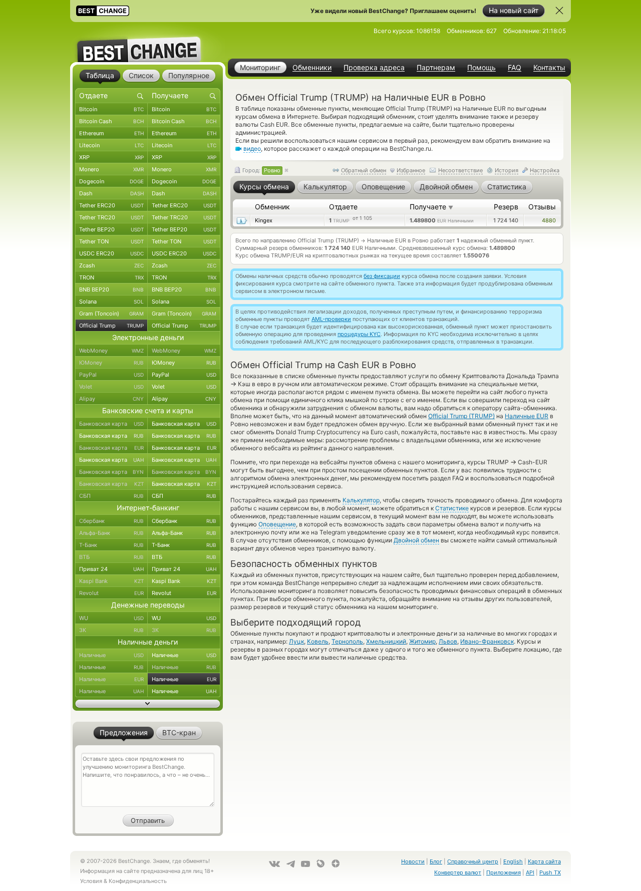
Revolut (111, 593)
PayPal (111, 374)
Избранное (411, 170)
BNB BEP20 (111, 289)
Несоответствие (460, 170)
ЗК (111, 630)
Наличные (111, 655)
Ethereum (111, 133)
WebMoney (111, 350)
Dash (111, 193)
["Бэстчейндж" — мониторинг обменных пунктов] (147, 42)
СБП (111, 495)
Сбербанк (111, 520)
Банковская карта (111, 423)
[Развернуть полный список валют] (147, 703)
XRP (111, 157)
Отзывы (542, 206)
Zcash (111, 265)
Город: (260, 170)
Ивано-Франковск (487, 641)
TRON (111, 277)
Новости (413, 861)
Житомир (422, 641)
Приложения (503, 872)
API (530, 872)
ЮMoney (111, 362)
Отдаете (343, 206)
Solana (111, 301)
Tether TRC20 (111, 217)
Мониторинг (260, 67)
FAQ (514, 68)
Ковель (318, 641)
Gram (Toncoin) (111, 313)
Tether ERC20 (111, 205)
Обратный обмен (363, 170)
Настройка (544, 170)
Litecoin (111, 145)
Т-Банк (111, 544)
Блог (436, 861)
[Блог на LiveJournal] (320, 863)
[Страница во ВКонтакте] (274, 863)
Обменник (272, 206)
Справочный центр (472, 861)
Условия (91, 880)
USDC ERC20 (111, 253)
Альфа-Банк (111, 532)
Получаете (431, 206)
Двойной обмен (416, 540)
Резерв (506, 206)
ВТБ (111, 556)
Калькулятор (361, 500)
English (513, 861)
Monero (111, 169)
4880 (549, 220)
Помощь (481, 68)
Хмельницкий (386, 641)
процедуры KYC (359, 334)
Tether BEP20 (111, 229)
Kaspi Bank (111, 580)
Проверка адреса (374, 68)
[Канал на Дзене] (335, 863)
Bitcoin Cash (111, 121)
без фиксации (382, 275)
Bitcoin (111, 109)
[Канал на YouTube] (305, 863)
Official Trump (111, 325)
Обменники (312, 68)
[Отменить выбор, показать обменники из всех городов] (286, 171)
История (506, 170)
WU (111, 618)
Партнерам (436, 68)
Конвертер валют (457, 872)
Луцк (296, 641)
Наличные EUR (526, 416)
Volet (111, 386)
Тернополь (347, 641)
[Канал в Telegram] (290, 863)
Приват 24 (111, 568)
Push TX (550, 872)
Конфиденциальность (138, 880)
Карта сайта (544, 861)
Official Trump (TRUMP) (461, 416)
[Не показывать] (559, 10)
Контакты (549, 68)
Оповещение (277, 524)
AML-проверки (331, 319)
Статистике (452, 508)
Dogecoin (111, 181)
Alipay (111, 398)
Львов (448, 641)
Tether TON (111, 241)
